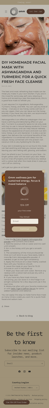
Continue (24, 229)
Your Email (24, 217)
